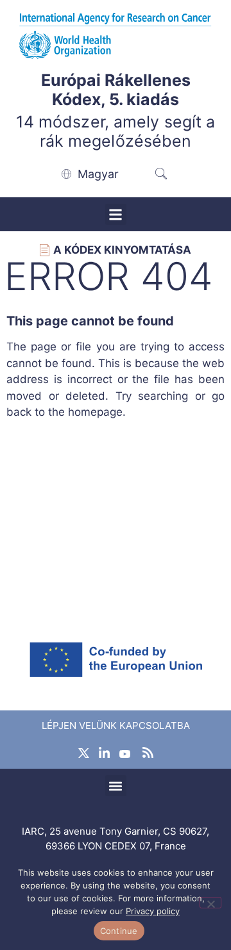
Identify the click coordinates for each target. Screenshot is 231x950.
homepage (95, 411)
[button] (115, 214)
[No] (210, 902)
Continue (119, 931)
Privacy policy (153, 911)
